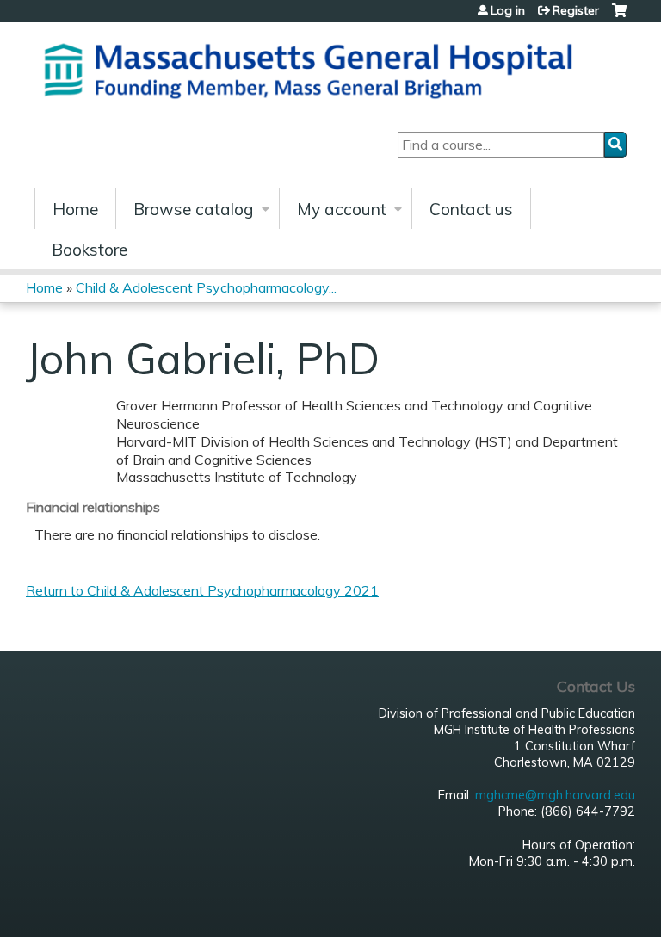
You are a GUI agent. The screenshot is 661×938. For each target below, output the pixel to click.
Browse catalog (193, 209)
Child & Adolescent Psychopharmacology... (206, 287)
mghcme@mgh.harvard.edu (555, 795)
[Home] (314, 68)
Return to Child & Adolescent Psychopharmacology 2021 (202, 590)
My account (341, 209)
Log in (508, 10)
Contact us (471, 209)
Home (75, 209)
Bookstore (89, 249)
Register (576, 10)
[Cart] (619, 16)
